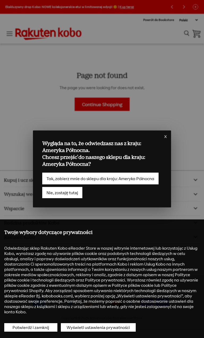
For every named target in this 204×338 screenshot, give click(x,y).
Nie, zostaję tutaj (62, 192)
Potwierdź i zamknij (30, 327)
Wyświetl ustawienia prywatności (98, 327)
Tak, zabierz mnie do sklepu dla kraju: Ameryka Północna (100, 178)
